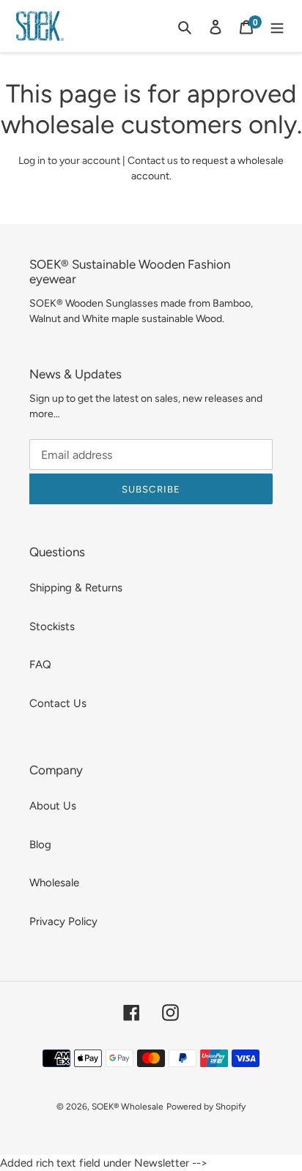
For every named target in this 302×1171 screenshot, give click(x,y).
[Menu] (277, 26)
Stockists (52, 626)
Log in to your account (69, 160)
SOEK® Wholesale (127, 1106)
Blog (40, 844)
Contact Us (57, 703)
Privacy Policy (63, 921)
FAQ (40, 664)
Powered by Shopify (206, 1106)
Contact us (153, 160)
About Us (52, 805)
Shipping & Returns (75, 587)
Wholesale (54, 882)
